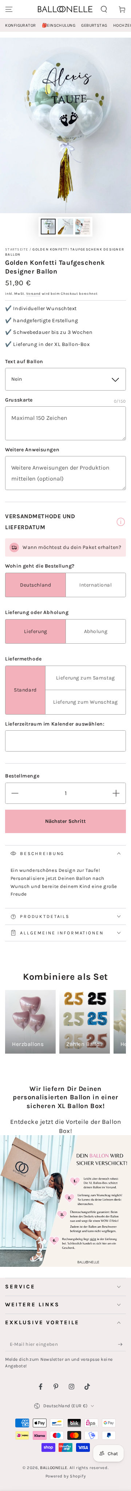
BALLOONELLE (53, 1467)
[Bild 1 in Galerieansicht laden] (48, 226)
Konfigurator (20, 25)
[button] (104, 9)
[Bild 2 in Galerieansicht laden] (65, 226)
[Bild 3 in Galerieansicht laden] (83, 226)
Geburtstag (94, 25)
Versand (33, 293)
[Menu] (9, 9)
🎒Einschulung (58, 25)
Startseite (16, 249)
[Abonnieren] (122, 1344)
